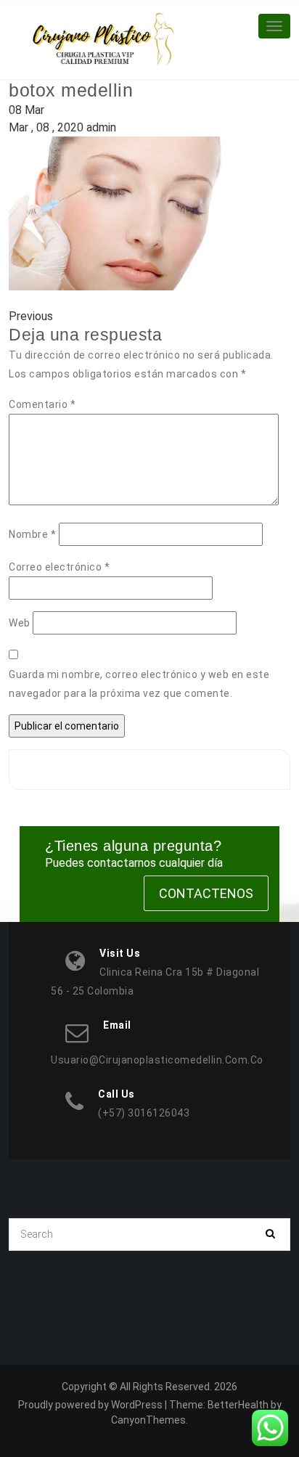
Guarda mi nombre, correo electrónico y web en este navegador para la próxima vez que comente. (139, 684)
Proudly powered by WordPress (90, 1405)
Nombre (32, 534)
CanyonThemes (148, 1420)
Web (19, 623)
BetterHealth (238, 1405)
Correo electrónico (59, 567)
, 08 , (46, 127)
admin (101, 127)
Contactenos (206, 893)
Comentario (42, 404)
